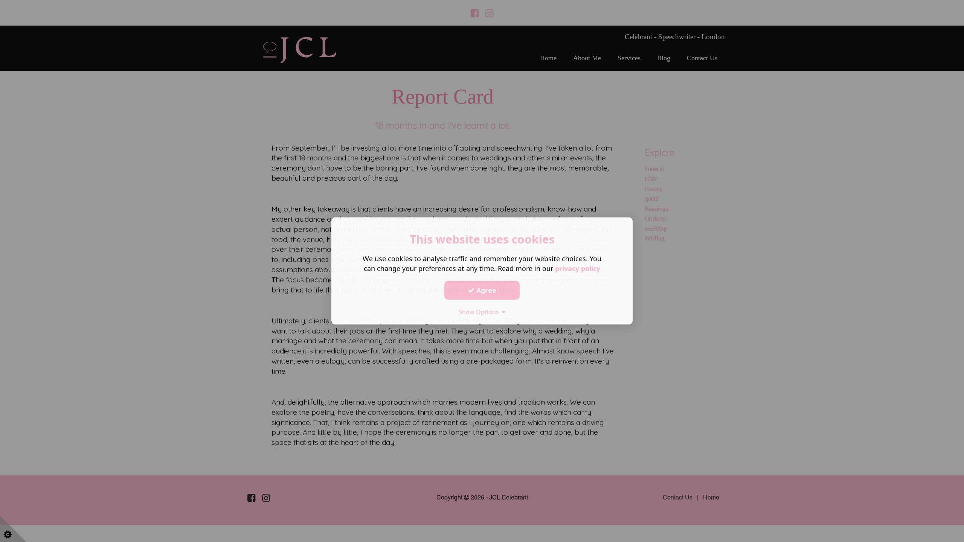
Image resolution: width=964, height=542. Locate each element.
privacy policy (577, 268)
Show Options (480, 312)
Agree (485, 290)
